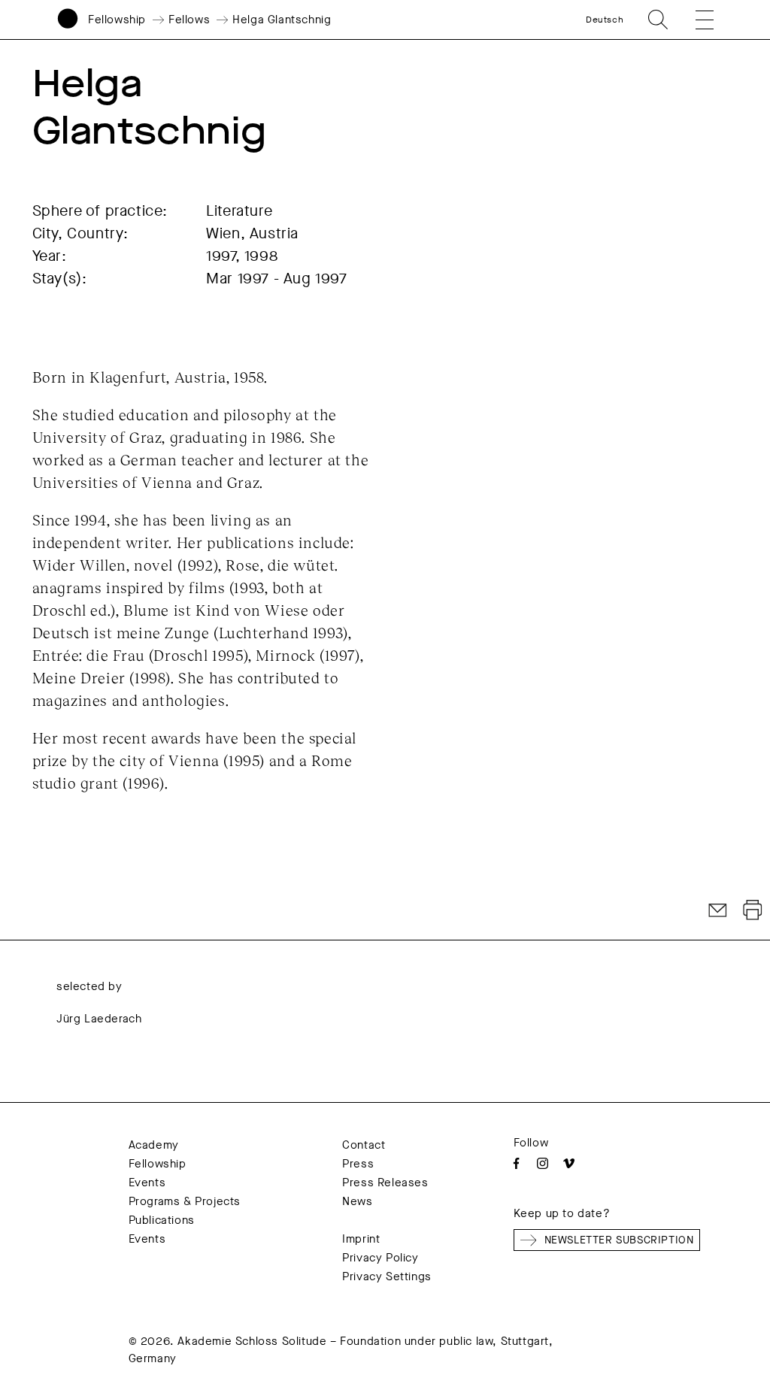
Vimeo (568, 1163)
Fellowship (117, 19)
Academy (154, 1144)
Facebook (516, 1163)
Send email (718, 910)
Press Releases (385, 1182)
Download (752, 910)
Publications (162, 1220)
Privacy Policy (380, 1257)
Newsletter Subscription (619, 1240)
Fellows (189, 19)
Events (147, 1182)
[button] (696, 19)
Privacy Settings (387, 1276)
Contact (363, 1144)
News (357, 1201)
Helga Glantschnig (281, 19)
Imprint (361, 1238)
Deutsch (604, 20)
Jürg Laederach (98, 1018)
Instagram (542, 1163)
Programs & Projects (185, 1201)
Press (358, 1163)
